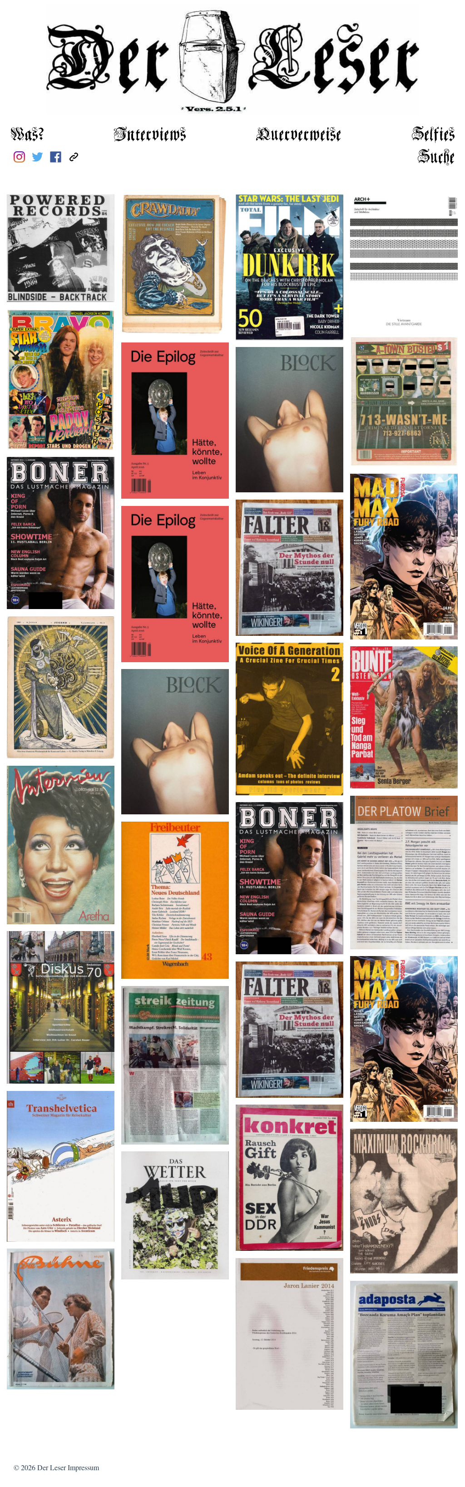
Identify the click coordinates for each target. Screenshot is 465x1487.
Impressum (83, 1467)
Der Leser (51, 1467)
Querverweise (298, 135)
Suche (436, 158)
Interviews (150, 135)
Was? (27, 135)
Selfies (433, 135)
